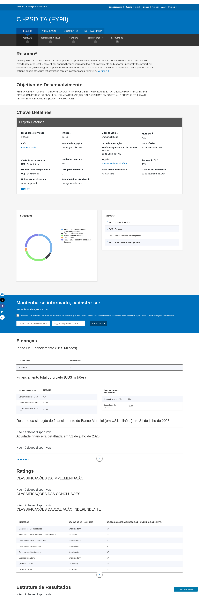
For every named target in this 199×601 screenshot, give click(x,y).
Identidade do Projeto (32, 132)
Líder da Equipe (110, 132)
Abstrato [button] (27, 38)
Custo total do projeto (33, 160)
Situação (66, 132)
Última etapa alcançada (33, 179)
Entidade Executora (71, 159)
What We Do (22, 6)
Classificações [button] (95, 38)
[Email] (2, 294)
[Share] (2, 306)
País (23, 143)
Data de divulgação (71, 143)
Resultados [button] (117, 38)
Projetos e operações (38, 6)
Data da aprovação (112, 143)
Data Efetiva (148, 143)
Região (105, 159)
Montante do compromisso (35, 169)
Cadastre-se (98, 323)
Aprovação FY (150, 160)
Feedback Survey (186, 589)
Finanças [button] (73, 38)
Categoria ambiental (72, 169)
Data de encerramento (154, 169)
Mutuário (147, 133)
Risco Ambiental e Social (114, 169)
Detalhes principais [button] (50, 38)
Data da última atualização (75, 179)
